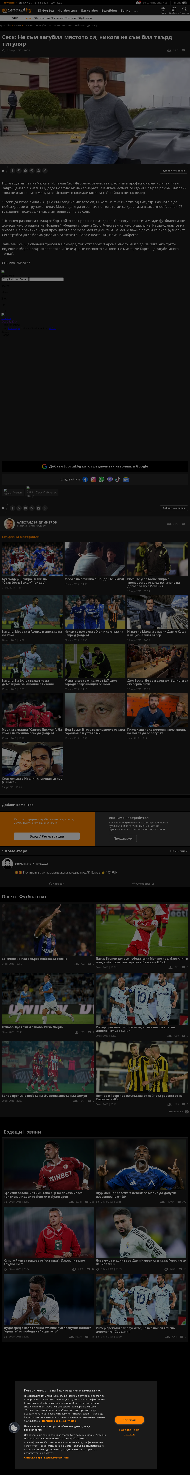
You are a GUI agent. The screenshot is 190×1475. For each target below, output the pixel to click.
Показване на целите (129, 1432)
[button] (14, 1428)
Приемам (129, 1420)
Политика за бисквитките (59, 1420)
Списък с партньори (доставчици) (46, 1457)
